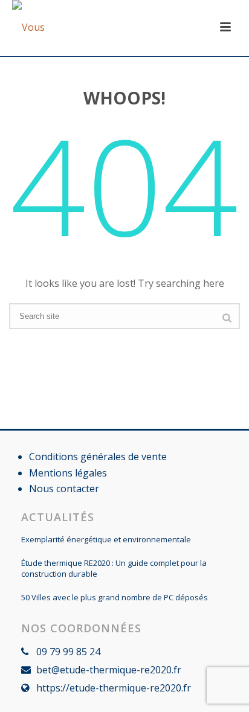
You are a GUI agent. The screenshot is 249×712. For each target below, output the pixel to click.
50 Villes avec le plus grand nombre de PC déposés (114, 597)
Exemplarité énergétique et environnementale (106, 539)
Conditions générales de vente (98, 456)
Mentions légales (68, 472)
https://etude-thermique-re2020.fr (113, 687)
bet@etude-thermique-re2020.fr (108, 669)
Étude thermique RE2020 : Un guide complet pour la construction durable (114, 568)
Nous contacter (64, 488)
